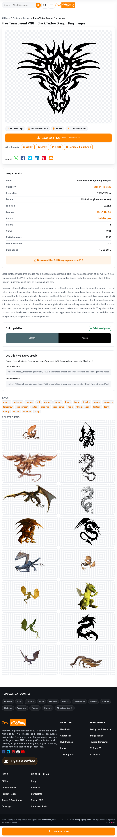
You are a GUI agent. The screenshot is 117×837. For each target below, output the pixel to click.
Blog (33, 781)
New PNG (65, 729)
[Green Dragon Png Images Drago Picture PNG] (87, 467)
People (30, 702)
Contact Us (36, 794)
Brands (105, 702)
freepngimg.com (83, 820)
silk (38, 402)
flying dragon (82, 407)
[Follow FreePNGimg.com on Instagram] (18, 752)
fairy (106, 407)
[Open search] (44, 5)
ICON (57, 147)
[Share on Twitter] (30, 159)
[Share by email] (51, 159)
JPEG (43, 147)
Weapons (21, 708)
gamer (58, 402)
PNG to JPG (95, 748)
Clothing (8, 708)
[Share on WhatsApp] (16, 159)
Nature (65, 702)
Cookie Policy (9, 788)
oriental (27, 411)
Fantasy (107, 187)
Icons (63, 748)
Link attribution (13, 366)
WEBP (29, 147)
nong (70, 407)
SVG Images (66, 742)
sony (37, 411)
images (29, 402)
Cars (19, 702)
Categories (65, 736)
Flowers (53, 702)
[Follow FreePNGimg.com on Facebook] (3, 752)
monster (45, 407)
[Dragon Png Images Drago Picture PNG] (30, 435)
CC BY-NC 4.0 (104, 212)
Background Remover (101, 729)
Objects (47, 708)
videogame (58, 407)
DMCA (5, 781)
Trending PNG (67, 754)
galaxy (6, 402)
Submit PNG (37, 800)
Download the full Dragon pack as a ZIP (60, 260)
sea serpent (22, 407)
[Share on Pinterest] (44, 159)
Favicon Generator (99, 742)
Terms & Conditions (12, 800)
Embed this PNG (13, 378)
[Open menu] (51, 5)
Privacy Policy (9, 794)
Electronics (79, 702)
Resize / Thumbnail (79, 147)
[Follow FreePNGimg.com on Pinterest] (13, 752)
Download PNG (61, 137)
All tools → (95, 754)
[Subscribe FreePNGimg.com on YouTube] (23, 752)
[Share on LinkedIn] (37, 159)
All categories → (65, 708)
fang (76, 402)
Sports (93, 702)
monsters (108, 402)
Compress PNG (39, 806)
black (68, 402)
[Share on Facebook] (23, 159)
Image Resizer (97, 736)
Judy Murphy (104, 218)
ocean (97, 402)
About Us (35, 788)
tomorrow (8, 407)
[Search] (38, 5)
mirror (16, 411)
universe (18, 402)
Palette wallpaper (101, 328)
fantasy (96, 407)
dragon (47, 402)
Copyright (7, 806)
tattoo (34, 407)
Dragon (97, 187)
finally (6, 411)
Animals (8, 702)
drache (86, 402)
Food (41, 702)
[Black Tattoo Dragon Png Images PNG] (87, 435)
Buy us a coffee (22, 761)
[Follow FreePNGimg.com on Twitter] (8, 752)
